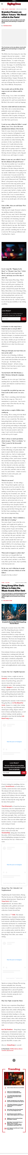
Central (4, 678)
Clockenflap (6, 832)
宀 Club (12, 914)
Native (16, 1048)
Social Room (10, 786)
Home (3, 9)
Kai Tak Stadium (7, 1029)
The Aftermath (7, 806)
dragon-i (10, 687)
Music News (12, 9)
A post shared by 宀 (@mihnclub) (14, 978)
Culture (7, 582)
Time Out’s (5, 901)
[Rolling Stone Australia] (14, 4)
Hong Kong (10, 1045)
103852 (12, 1048)
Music (6, 9)
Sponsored (10, 1050)
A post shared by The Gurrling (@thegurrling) (14, 883)
